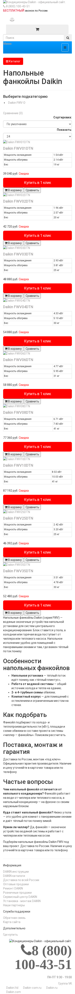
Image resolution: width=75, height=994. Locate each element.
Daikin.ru (52, 987)
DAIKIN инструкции (16, 871)
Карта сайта (11, 922)
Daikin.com (13, 992)
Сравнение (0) (13, 113)
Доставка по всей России (21, 880)
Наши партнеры (14, 905)
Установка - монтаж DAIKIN (22, 901)
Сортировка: (62, 117)
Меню (7, 43)
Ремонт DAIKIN (13, 888)
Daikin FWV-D (16, 102)
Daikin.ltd (12, 987)
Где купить (10, 934)
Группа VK (65, 983)
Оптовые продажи (16, 884)
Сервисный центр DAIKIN (20, 896)
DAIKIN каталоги (14, 875)
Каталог (14, 61)
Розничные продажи (17, 892)
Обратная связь (14, 917)
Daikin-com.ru (32, 987)
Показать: (64, 129)
